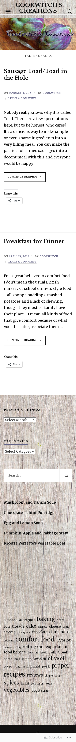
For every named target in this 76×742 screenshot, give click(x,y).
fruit (44, 652)
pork (46, 666)
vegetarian (40, 690)
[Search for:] (38, 475)
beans (61, 620)
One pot (8, 666)
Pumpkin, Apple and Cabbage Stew (36, 533)
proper (61, 665)
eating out (33, 646)
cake (31, 626)
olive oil (57, 658)
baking (46, 619)
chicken (10, 632)
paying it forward (27, 666)
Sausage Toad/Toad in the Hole (35, 74)
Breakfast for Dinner (34, 241)
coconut (9, 640)
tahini (25, 683)
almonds (10, 620)
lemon (26, 659)
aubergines (27, 620)
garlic (52, 652)
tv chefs (37, 683)
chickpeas (24, 632)
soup (58, 675)
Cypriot (64, 640)
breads (18, 626)
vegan (49, 683)
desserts (9, 647)
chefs (66, 626)
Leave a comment (22, 98)
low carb (39, 659)
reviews (35, 675)
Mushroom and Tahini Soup (30, 502)
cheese (55, 626)
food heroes (15, 652)
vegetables (17, 690)
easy (18, 647)
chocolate (39, 632)
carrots (42, 626)
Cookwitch (52, 92)
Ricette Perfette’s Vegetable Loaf (34, 543)
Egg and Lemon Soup (23, 523)
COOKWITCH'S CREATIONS (39, 8)
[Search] (66, 11)
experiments (57, 646)
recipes (14, 674)
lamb (17, 659)
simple (49, 675)
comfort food (35, 639)
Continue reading (21, 178)
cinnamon (58, 632)
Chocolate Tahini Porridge (29, 512)
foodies (33, 652)
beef (7, 626)
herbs (8, 659)
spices (11, 683)
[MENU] (8, 11)
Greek (63, 652)
